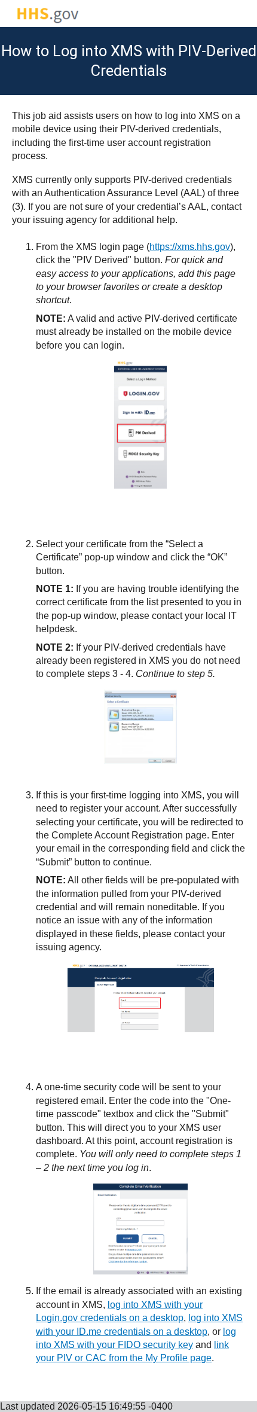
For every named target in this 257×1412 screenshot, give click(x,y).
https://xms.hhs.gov (189, 247)
